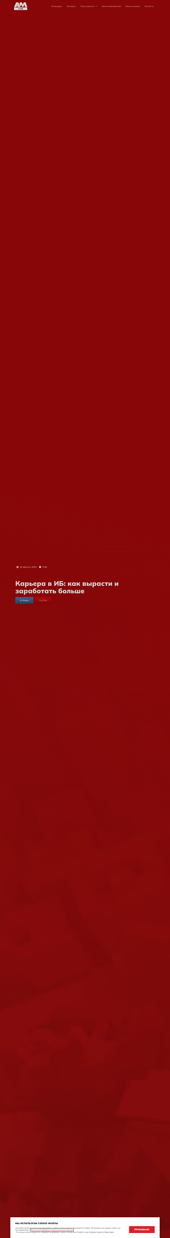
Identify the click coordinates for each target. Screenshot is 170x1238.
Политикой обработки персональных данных (52, 1230)
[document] (85, 619)
